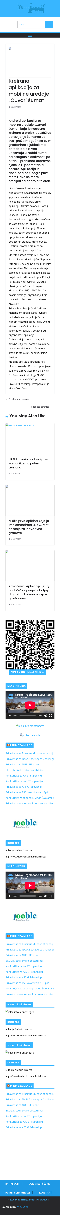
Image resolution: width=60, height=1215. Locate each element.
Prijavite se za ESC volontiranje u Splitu (28, 792)
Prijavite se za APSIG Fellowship (24, 786)
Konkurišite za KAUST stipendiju (24, 781)
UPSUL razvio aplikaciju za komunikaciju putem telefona (28, 463)
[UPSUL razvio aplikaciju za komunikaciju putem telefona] (30, 438)
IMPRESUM (12, 1183)
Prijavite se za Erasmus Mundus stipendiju (30, 753)
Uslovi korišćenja (39, 1183)
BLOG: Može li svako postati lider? (25, 770)
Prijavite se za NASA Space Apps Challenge (30, 759)
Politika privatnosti (17, 1192)
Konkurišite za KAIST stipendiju (24, 775)
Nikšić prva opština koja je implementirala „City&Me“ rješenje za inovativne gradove (29, 527)
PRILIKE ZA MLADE (21, 745)
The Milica (23, 1206)
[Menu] (30, 35)
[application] (30, 705)
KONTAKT (45, 1192)
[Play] (9, 715)
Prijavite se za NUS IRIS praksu (23, 764)
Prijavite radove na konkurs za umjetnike (29, 803)
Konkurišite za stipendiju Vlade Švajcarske (30, 798)
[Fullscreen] (50, 715)
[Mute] (45, 715)
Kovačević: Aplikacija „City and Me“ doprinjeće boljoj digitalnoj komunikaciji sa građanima (29, 592)
